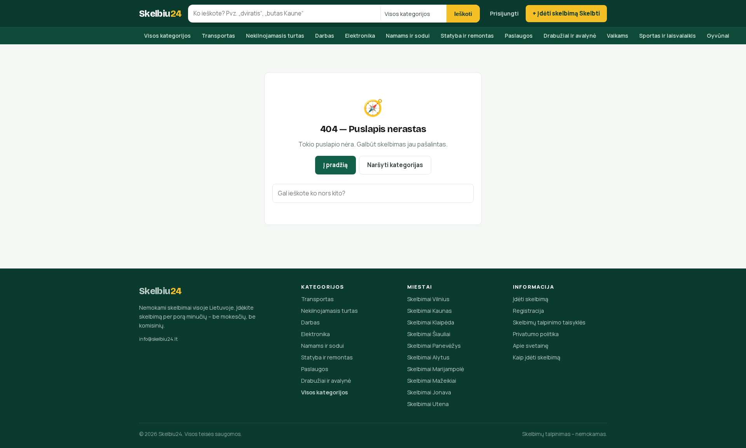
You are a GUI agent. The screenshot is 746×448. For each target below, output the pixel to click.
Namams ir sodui (408, 35)
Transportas (218, 35)
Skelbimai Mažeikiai (431, 380)
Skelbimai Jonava (429, 392)
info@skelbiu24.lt (158, 339)
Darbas (324, 35)
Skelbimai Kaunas (429, 310)
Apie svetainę (530, 345)
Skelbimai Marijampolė (435, 369)
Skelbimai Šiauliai (428, 334)
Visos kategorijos (167, 35)
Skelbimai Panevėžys (434, 345)
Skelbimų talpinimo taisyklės (549, 322)
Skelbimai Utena (428, 404)
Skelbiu (160, 13)
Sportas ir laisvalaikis (667, 35)
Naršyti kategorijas (395, 165)
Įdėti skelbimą (530, 299)
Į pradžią (335, 165)
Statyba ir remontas (467, 35)
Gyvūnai (718, 35)
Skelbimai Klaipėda (430, 322)
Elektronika (360, 35)
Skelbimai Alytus (428, 357)
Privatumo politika (536, 334)
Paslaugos (519, 35)
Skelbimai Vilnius (428, 299)
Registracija (528, 310)
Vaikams (617, 35)
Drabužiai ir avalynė (570, 35)
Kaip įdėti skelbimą (536, 357)
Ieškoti (463, 13)
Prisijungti (504, 13)
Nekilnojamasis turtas (275, 35)
